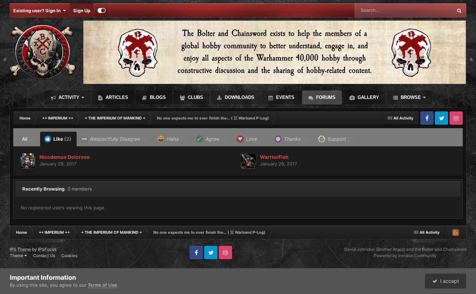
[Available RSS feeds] (455, 232)
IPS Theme (20, 249)
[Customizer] (101, 10)
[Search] (459, 10)
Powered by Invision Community (405, 255)
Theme (17, 255)
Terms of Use (102, 285)
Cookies (69, 255)
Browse (410, 97)
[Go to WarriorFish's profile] (248, 161)
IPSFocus (47, 249)
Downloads (238, 97)
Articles (116, 97)
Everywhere (431, 10)
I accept (448, 281)
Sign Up (81, 10)
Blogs (157, 97)
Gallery (367, 97)
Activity (68, 97)
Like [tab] (61, 139)
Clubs (194, 97)
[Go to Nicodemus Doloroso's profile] (28, 161)
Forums (325, 97)
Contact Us (44, 255)
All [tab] (28, 139)
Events (284, 97)
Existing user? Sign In (38, 10)
